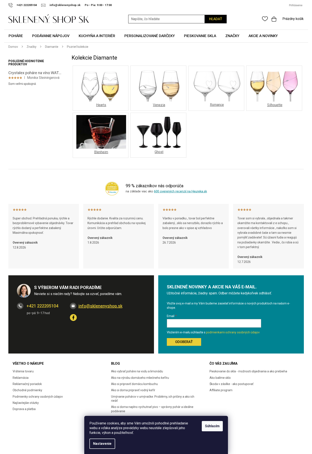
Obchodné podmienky (27, 390)
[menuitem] (15, 36)
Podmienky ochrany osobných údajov (38, 396)
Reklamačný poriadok (27, 384)
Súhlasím (212, 426)
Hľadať (215, 19)
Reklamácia (21, 377)
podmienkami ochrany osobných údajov (233, 332)
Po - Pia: (91, 5)
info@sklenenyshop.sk (100, 306)
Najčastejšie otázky (26, 403)
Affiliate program (221, 390)
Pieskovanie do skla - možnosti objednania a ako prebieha (248, 371)
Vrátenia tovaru (23, 371)
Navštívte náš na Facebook (73, 317)
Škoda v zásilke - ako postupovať (231, 384)
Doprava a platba (24, 409)
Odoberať (184, 342)
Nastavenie (102, 444)
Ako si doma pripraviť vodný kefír (133, 390)
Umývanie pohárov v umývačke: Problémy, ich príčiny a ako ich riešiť (152, 398)
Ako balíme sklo (220, 377)
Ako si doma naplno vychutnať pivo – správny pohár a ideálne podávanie (152, 409)
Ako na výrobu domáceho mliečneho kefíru (140, 377)
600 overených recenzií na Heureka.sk (180, 191)
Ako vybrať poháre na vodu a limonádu (137, 371)
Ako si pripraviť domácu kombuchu (134, 384)
